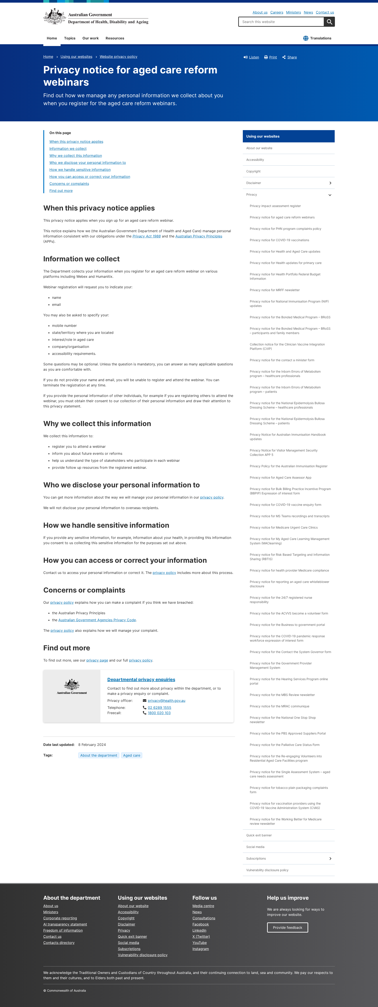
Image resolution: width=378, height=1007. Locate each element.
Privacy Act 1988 (147, 236)
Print (273, 57)
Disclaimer (253, 183)
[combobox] (281, 22)
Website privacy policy (118, 56)
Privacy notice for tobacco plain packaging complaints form (289, 790)
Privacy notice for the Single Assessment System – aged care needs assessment (290, 774)
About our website (259, 148)
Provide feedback (287, 927)
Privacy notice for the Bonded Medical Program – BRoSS (290, 317)
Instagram (200, 949)
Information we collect (68, 148)
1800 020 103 (159, 713)
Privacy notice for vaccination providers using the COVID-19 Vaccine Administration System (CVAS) (285, 806)
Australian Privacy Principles (198, 236)
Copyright (253, 171)
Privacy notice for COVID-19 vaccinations (279, 240)
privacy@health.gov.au (166, 700)
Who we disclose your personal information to (87, 162)
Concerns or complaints (69, 183)
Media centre (203, 906)
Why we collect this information (75, 155)
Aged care (131, 755)
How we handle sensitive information (80, 169)
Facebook (200, 924)
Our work (90, 38)
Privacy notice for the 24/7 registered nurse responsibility (281, 600)
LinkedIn (199, 930)
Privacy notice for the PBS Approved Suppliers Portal (288, 733)
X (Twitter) (201, 936)
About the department (98, 755)
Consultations (203, 918)
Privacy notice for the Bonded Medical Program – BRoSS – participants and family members (290, 331)
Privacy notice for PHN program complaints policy (285, 228)
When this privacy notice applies (76, 141)
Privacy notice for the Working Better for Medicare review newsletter (286, 821)
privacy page (97, 660)
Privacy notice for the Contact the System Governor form (290, 652)
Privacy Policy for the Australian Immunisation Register (288, 466)
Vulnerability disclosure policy (267, 870)
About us (260, 12)
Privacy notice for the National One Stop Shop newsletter (283, 720)
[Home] (95, 16)
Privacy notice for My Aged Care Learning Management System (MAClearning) (289, 541)
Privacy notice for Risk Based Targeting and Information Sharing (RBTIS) (290, 557)
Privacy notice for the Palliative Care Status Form (285, 745)
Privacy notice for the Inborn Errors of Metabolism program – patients (285, 389)
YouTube (199, 942)
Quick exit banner (259, 835)
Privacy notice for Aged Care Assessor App (281, 477)
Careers (276, 12)
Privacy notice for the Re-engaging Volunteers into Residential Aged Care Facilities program (286, 758)
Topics (69, 38)
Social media (255, 847)
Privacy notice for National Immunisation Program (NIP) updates (289, 303)
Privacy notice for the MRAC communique (279, 706)
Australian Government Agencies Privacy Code (97, 620)
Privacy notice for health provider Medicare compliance (289, 570)
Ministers (293, 12)
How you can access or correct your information (89, 176)
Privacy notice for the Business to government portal (287, 624)
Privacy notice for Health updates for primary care (286, 263)
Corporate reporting (60, 918)
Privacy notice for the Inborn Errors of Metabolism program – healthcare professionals (285, 374)
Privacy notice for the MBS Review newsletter (282, 695)
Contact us (325, 12)
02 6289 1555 (159, 707)
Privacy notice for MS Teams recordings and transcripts (289, 516)
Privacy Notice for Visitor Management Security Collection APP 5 (284, 452)
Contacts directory (59, 942)
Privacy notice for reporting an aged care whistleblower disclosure (289, 584)
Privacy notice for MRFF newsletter (275, 290)
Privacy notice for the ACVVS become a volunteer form (289, 613)
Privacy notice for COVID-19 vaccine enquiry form (285, 504)
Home (52, 38)
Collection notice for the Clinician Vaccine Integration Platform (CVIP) (287, 346)
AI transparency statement (65, 924)
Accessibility (255, 159)
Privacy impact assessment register (275, 206)
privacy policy (211, 497)
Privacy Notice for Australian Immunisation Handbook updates (288, 437)
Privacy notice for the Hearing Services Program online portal (289, 681)
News (308, 12)
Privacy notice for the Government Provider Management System (281, 665)
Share (292, 57)
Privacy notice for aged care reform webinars (282, 217)
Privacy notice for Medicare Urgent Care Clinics (284, 527)
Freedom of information (63, 930)
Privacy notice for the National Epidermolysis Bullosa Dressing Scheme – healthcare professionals (287, 405)
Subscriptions (256, 858)
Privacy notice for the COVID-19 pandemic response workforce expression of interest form (287, 638)
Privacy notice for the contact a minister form (282, 360)
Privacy (251, 194)
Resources (115, 38)
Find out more (61, 190)
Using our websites (76, 56)
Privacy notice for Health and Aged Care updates (285, 251)
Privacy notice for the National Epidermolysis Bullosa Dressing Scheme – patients (287, 421)
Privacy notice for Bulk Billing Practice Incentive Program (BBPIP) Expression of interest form (290, 491)
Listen (254, 57)
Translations (320, 38)
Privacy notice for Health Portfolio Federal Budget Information (285, 276)
